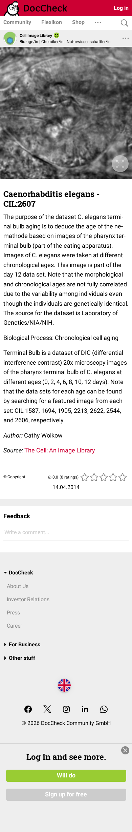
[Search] (123, 23)
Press (13, 612)
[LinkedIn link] (85, 710)
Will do (66, 775)
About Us (17, 586)
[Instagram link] (66, 710)
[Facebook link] (28, 710)
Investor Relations (28, 599)
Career (14, 626)
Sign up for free (66, 794)
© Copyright (14, 476)
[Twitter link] (47, 710)
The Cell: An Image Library (59, 450)
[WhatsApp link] (104, 710)
